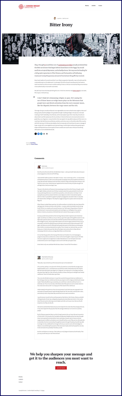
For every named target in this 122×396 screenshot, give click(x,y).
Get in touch (61, 368)
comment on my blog (65, 65)
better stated (76, 90)
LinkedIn (21, 379)
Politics (36, 144)
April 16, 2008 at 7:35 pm (47, 258)
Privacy (42, 390)
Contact (20, 382)
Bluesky (21, 376)
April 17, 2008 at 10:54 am (48, 168)
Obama (32, 144)
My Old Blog (33, 142)
